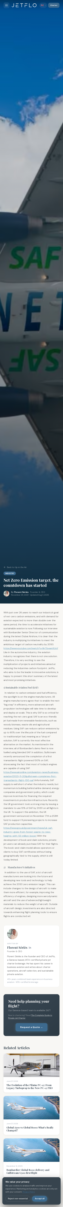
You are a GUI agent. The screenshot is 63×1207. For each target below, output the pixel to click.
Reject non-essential (18, 1198)
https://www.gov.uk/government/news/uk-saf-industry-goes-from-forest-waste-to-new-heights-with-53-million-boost (28, 831)
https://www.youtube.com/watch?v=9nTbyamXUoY (31, 648)
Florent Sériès (21, 592)
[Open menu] (6, 5)
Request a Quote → (31, 1027)
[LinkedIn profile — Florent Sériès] (30, 947)
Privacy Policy (29, 1192)
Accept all (39, 1198)
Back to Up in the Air (17, 567)
